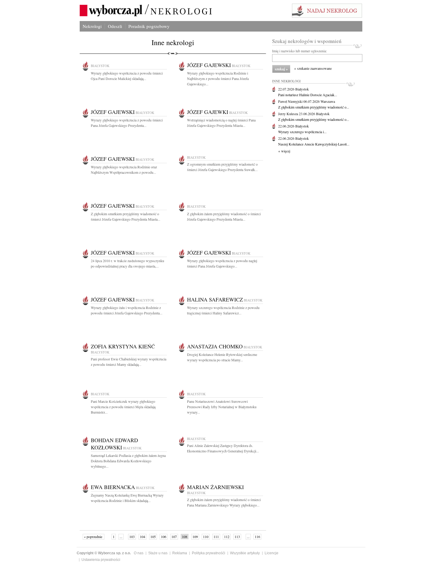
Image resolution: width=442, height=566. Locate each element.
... (121, 536)
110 (205, 536)
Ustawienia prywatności (100, 560)
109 (195, 536)
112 (226, 536)
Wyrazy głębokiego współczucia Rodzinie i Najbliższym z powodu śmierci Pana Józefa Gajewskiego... (218, 78)
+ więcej (284, 150)
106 (163, 536)
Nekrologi (92, 26)
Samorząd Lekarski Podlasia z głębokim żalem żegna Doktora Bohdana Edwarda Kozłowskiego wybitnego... (128, 461)
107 (174, 536)
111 (216, 536)
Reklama (179, 553)
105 (153, 536)
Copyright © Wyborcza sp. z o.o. (104, 553)
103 (132, 536)
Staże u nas (157, 553)
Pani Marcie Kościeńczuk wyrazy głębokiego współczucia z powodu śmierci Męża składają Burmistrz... (123, 407)
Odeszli (115, 26)
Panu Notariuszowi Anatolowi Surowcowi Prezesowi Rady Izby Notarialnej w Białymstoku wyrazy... (221, 407)
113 (237, 536)
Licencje (271, 553)
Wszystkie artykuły (245, 553)
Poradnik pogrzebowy (149, 26)
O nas (138, 553)
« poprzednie (93, 536)
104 (142, 536)
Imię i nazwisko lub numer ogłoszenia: (299, 50)
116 (257, 536)
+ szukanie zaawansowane (313, 68)
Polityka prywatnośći (208, 553)
